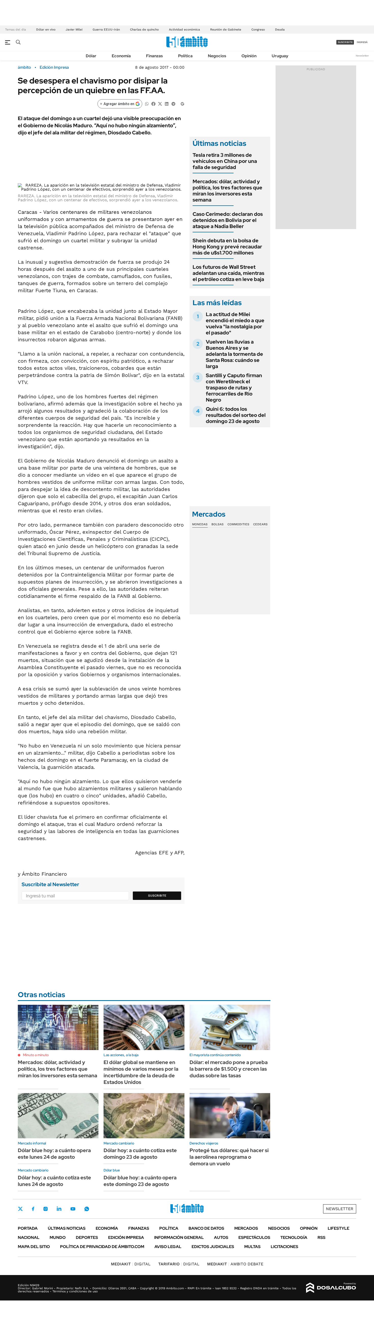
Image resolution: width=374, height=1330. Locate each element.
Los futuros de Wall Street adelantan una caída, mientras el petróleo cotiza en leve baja (228, 273)
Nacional (28, 1237)
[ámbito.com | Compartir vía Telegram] (173, 103)
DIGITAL (131, 1264)
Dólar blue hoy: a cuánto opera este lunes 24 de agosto (54, 1153)
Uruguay (280, 56)
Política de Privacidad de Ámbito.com (102, 1246)
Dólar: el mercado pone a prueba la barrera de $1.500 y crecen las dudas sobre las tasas (229, 1069)
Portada (28, 1228)
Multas (252, 1246)
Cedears (260, 524)
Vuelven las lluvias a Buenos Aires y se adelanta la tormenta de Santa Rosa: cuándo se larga (234, 354)
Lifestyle (338, 1228)
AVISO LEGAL (167, 1246)
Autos (221, 1237)
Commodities (238, 524)
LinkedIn (59, 1209)
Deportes (87, 1237)
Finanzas (154, 56)
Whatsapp (86, 1209)
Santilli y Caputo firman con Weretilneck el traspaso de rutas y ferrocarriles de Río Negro (234, 387)
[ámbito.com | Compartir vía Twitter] (160, 103)
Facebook (33, 1209)
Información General (179, 1237)
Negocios (217, 56)
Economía (121, 56)
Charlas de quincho (144, 29)
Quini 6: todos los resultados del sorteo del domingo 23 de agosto (236, 415)
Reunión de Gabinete (225, 29)
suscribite (345, 42)
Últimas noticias (66, 1228)
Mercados (246, 1228)
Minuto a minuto (36, 1055)
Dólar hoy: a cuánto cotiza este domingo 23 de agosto (140, 1153)
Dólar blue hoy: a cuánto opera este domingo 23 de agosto (140, 1180)
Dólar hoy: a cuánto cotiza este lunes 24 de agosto (54, 1180)
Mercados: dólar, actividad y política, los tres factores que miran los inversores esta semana (227, 190)
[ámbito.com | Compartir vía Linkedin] (167, 103)
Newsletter (362, 55)
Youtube (72, 1209)
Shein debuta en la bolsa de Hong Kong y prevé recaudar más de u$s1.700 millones (227, 246)
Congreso (258, 29)
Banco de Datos (206, 1228)
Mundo (58, 1237)
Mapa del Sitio (34, 1246)
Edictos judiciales (213, 1246)
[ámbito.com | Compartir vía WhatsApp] (147, 103)
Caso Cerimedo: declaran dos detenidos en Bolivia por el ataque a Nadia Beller (228, 220)
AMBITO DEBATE (235, 1264)
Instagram (45, 1209)
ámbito (24, 67)
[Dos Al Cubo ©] (331, 1288)
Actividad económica (184, 29)
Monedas (200, 524)
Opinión (248, 56)
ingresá (362, 42)
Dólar (91, 56)
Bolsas (217, 524)
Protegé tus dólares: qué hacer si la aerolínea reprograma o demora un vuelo (229, 1157)
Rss (321, 1237)
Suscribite (157, 895)
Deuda (280, 29)
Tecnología (293, 1237)
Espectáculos (254, 1237)
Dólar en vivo (45, 29)
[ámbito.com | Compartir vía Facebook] (153, 103)
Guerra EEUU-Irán (106, 29)
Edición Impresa (126, 1237)
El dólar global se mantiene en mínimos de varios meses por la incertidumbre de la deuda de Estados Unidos (141, 1072)
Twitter (20, 1209)
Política (185, 56)
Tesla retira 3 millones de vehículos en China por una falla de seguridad (225, 161)
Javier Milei (74, 29)
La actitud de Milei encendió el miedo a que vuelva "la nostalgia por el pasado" (235, 323)
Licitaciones (284, 1246)
